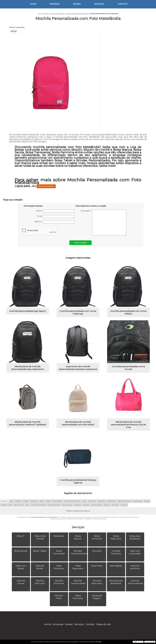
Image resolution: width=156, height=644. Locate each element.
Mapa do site (103, 624)
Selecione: (4, 501)
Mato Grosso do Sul (124, 501)
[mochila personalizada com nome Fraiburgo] (78, 286)
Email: (40, 216)
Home (33, 4)
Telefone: (38, 221)
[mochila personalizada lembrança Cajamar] (78, 455)
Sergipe (106, 505)
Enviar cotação (80, 243)
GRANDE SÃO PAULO (72, 501)
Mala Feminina (59, 567)
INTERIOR (92, 501)
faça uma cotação (46, 186)
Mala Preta (96, 566)
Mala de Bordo (40, 567)
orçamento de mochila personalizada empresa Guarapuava (78, 367)
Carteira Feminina (116, 552)
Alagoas (18, 501)
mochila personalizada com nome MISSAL (128, 312)
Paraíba (4, 505)
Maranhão (101, 501)
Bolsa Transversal (59, 552)
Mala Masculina (77, 567)
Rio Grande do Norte (38, 505)
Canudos (97, 551)
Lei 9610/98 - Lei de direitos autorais (95, 519)
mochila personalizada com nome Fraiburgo (78, 312)
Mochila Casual (21, 582)
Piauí (27, 505)
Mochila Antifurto (135, 567)
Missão (77, 4)
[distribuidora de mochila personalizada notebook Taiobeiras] (27, 397)
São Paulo (114, 505)
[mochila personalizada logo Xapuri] (27, 286)
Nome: (39, 211)
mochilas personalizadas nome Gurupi (128, 367)
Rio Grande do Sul (54, 505)
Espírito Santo (57, 501)
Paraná (147, 501)
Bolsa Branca (78, 537)
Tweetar (13, 31)
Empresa (55, 4)
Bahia (42, 501)
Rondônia (77, 505)
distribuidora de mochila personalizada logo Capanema (27, 367)
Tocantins (124, 505)
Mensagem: (86, 211)
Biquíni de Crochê (40, 537)
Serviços (99, 4)
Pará (10, 505)
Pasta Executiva (78, 596)
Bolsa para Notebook (135, 537)
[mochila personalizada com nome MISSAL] (128, 286)
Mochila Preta (59, 596)
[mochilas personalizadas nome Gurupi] (128, 341)
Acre (11, 501)
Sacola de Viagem (97, 596)
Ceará (48, 501)
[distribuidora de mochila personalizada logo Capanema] (27, 341)
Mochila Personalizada (135, 582)
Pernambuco (19, 505)
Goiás (84, 501)
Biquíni (20, 536)
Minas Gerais (137, 501)
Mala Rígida (116, 566)
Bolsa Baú (59, 536)
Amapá (25, 501)
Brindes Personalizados (79, 552)
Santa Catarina (96, 505)
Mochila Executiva (40, 582)
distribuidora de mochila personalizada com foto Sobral (78, 423)
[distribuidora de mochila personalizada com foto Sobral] (78, 397)
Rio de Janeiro (67, 505)
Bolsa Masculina (115, 537)
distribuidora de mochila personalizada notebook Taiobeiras (27, 423)
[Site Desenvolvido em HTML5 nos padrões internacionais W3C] (138, 642)
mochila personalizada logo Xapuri (27, 311)
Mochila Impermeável (78, 582)
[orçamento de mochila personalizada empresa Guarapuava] (78, 341)
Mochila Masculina (96, 582)
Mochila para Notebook (116, 582)
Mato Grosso (111, 501)
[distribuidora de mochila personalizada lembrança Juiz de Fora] (128, 397)
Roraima (86, 505)
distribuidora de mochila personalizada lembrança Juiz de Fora (128, 424)
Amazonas (34, 501)
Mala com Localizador (135, 552)
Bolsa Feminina (97, 537)
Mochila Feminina (59, 582)
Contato (123, 4)
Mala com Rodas (21, 567)
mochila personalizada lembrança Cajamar (78, 481)
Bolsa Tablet (39, 551)
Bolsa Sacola (20, 551)
